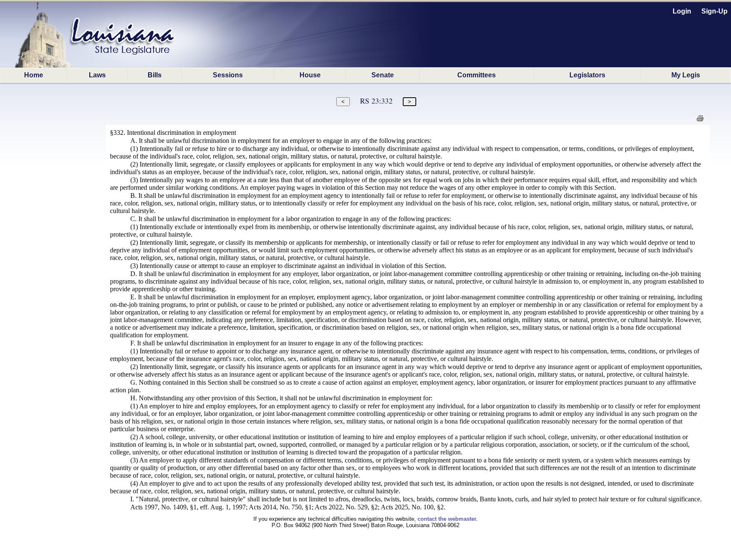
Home (33, 75)
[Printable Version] (700, 120)
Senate (382, 75)
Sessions (228, 75)
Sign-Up (714, 11)
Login (682, 11)
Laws (97, 75)
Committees (476, 75)
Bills (155, 75)
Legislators (587, 75)
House (310, 75)
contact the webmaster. (448, 519)
